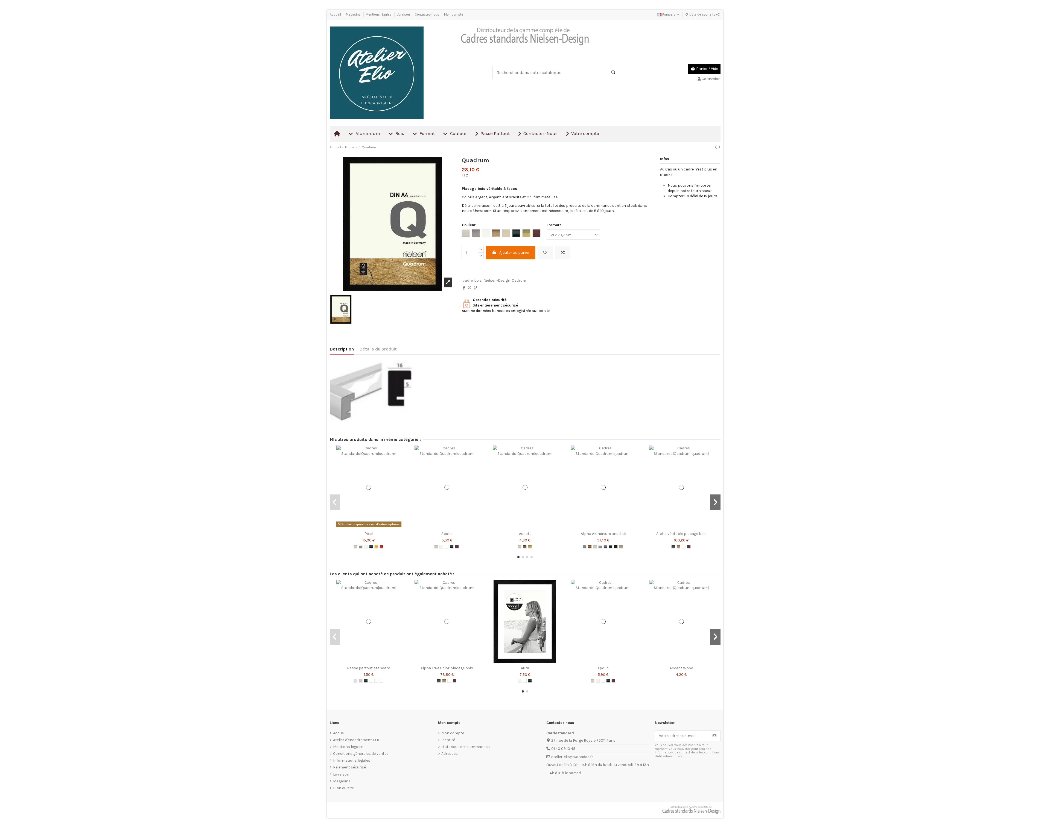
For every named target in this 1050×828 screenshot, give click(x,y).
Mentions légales (379, 14)
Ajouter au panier (514, 252)
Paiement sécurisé (349, 767)
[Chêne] (678, 547)
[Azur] (355, 681)
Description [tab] (342, 349)
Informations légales (351, 760)
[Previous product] (716, 147)
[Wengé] (457, 547)
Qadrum (519, 280)
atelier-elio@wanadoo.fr (572, 757)
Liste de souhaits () (705, 14)
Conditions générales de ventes (361, 753)
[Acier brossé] (585, 547)
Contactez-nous (427, 14)
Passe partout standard (368, 668)
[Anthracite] (673, 547)
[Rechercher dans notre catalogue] (613, 72)
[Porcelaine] (376, 681)
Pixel (368, 533)
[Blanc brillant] (366, 547)
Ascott (525, 533)
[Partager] (464, 287)
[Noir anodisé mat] (616, 547)
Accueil (336, 14)
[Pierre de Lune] (371, 681)
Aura (525, 668)
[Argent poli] (361, 547)
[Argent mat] (355, 547)
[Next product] (719, 147)
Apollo (447, 533)
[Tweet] (469, 287)
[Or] (530, 547)
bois (478, 280)
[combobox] (555, 72)
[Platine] (621, 547)
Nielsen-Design (496, 280)
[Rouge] (381, 547)
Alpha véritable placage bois (681, 533)
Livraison (403, 14)
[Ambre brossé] (590, 547)
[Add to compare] (562, 252)
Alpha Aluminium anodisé (603, 533)
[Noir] (371, 547)
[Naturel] (446, 547)
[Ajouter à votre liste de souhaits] (545, 252)
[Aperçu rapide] (376, 527)
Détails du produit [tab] (378, 349)
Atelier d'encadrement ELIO (357, 740)
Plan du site (343, 788)
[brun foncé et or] (525, 547)
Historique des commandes (465, 746)
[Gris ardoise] (605, 547)
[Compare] (368, 527)
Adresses (449, 753)
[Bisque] (361, 681)
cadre (468, 280)
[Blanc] (441, 547)
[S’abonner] (714, 736)
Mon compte (453, 14)
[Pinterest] (475, 287)
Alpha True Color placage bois (447, 668)
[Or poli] (376, 547)
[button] (518, 557)
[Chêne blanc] (684, 547)
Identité (448, 740)
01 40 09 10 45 (563, 748)
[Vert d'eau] (381, 681)
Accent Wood (681, 668)
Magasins (353, 14)
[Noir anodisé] (610, 547)
